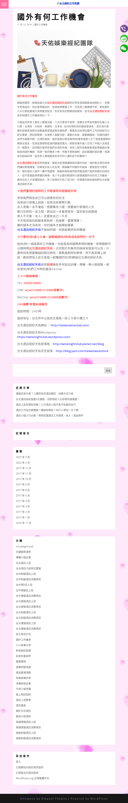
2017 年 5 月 (23, 495)
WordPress (99, 798)
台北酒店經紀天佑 (29, 229)
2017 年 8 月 (23, 490)
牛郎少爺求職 (23, 689)
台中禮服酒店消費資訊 (28, 596)
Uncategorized (24, 546)
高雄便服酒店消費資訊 (28, 727)
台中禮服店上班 (24, 590)
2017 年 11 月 (23, 473)
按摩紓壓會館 (23, 667)
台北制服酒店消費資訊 (28, 617)
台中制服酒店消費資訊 (28, 579)
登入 (18, 761)
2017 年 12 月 (23, 468)
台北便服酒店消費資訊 (28, 606)
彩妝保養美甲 (23, 656)
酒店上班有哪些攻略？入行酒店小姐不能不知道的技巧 (46, 404)
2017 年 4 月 (23, 501)
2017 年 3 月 (23, 506)
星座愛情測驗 (23, 672)
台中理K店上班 (24, 584)
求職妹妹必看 (23, 683)
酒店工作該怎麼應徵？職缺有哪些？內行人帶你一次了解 (47, 410)
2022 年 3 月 (23, 457)
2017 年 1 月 (23, 517)
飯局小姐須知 (23, 716)
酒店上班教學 (23, 700)
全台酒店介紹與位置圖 (28, 568)
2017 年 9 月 (23, 484)
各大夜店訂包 (23, 634)
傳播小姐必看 (23, 557)
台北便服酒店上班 (26, 601)
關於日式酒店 (23, 711)
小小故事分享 (23, 645)
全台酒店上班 (23, 563)
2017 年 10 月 (23, 479)
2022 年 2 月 (23, 462)
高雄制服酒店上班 (26, 733)
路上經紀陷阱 (23, 694)
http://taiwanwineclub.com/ (70, 325)
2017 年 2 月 (23, 512)
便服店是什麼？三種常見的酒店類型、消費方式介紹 (44, 393)
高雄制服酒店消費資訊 (28, 738)
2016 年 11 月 (23, 523)
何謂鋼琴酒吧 (23, 552)
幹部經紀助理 (23, 650)
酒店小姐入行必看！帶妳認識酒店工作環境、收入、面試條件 (49, 415)
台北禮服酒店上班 (26, 623)
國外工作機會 (40, 24)
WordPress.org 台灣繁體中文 (32, 778)
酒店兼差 (21, 705)
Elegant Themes (54, 798)
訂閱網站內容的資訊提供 (29, 767)
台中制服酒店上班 (26, 574)
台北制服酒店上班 (26, 612)
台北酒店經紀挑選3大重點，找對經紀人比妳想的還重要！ (48, 399)
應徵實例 (21, 661)
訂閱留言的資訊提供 (27, 773)
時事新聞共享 (23, 678)
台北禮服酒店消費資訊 (28, 628)
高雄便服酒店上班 (26, 722)
